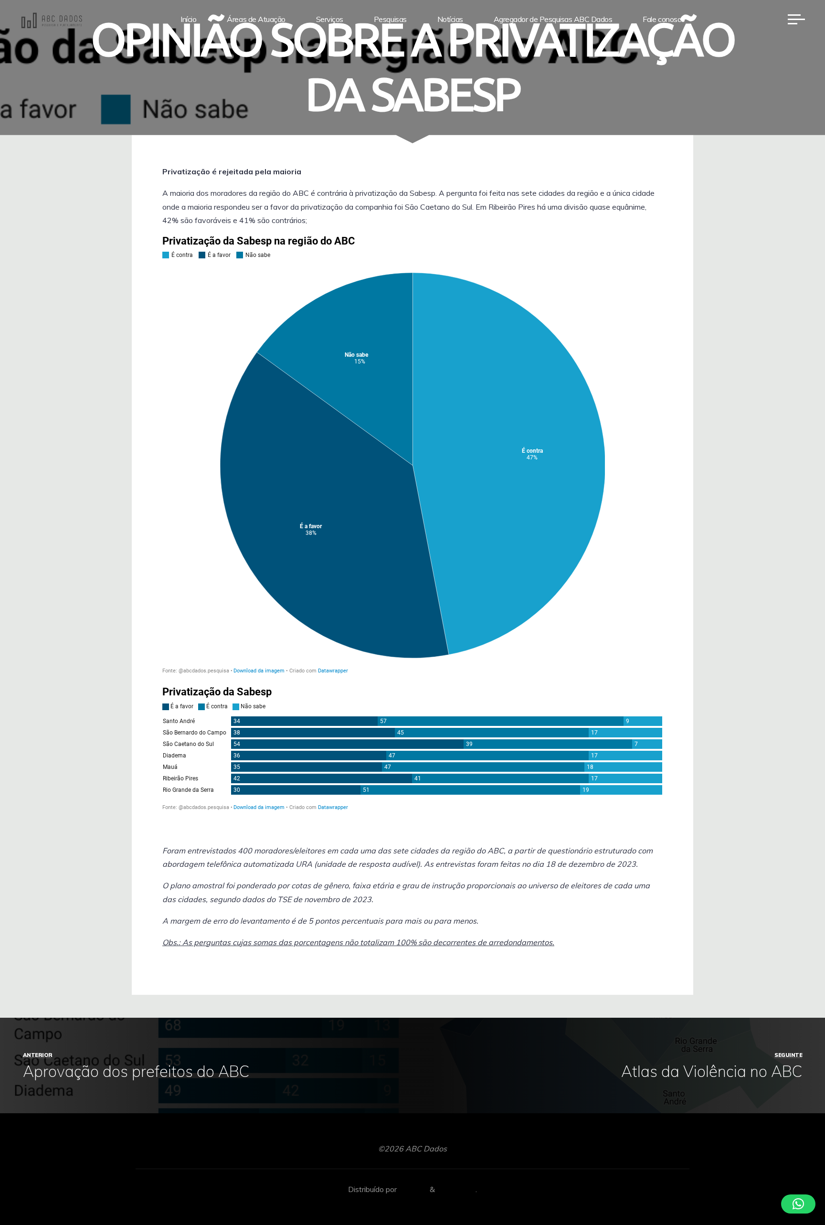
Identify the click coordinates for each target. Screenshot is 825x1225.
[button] (798, 1204)
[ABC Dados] (52, 19)
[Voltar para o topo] (787, 1187)
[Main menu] (796, 19)
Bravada (412, 1189)
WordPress (456, 1189)
